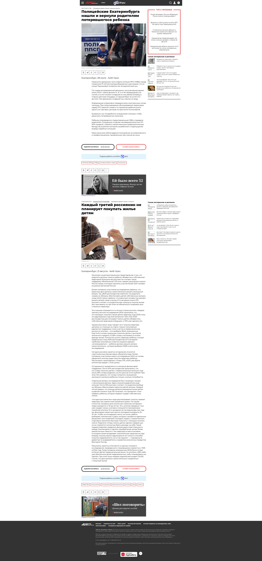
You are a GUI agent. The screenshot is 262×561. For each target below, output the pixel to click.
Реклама (98, 523)
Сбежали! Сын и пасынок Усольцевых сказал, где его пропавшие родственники (169, 67)
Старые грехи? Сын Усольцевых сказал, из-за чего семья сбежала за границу (168, 74)
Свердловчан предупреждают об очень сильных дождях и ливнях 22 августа (164, 40)
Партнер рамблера (113, 553)
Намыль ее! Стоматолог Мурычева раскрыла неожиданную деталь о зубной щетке (168, 220)
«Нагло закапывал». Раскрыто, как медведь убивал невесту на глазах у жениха (168, 94)
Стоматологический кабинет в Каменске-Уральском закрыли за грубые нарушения (164, 31)
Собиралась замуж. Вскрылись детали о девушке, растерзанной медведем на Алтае (167, 206)
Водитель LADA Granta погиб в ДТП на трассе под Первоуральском (164, 23)
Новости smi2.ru (88, 195)
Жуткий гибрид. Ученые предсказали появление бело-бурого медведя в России (168, 213)
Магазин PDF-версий (134, 523)
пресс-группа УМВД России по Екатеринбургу (96, 67)
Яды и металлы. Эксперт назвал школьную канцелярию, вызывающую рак (167, 240)
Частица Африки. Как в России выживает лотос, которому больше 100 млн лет (168, 81)
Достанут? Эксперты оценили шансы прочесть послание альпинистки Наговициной (168, 233)
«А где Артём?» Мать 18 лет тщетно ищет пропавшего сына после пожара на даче (168, 227)
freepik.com (85, 261)
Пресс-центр (121, 523)
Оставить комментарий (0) (131, 147)
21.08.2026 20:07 (86, 201)
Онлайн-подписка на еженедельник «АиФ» (157, 523)
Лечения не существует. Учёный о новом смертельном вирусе (167, 60)
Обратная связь (101, 525)
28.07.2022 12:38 (86, 8)
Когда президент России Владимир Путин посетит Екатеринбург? (164, 15)
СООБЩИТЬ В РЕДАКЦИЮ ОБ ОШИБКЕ (119, 525)
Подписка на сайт (109, 523)
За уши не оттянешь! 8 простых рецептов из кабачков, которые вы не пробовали (168, 88)
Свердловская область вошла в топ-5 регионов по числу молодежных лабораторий (164, 48)
